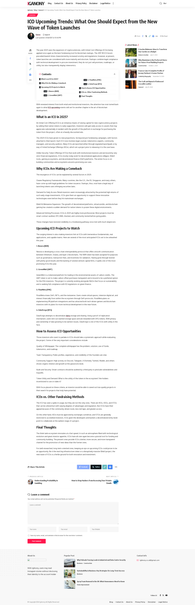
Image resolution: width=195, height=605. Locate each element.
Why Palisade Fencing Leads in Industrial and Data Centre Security (101, 560)
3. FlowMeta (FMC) (94, 80)
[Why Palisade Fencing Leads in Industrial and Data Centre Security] (69, 563)
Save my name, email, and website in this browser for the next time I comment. (56, 535)
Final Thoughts (86, 96)
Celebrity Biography (144, 76)
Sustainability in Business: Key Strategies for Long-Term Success (101, 571)
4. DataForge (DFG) (95, 84)
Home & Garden (143, 55)
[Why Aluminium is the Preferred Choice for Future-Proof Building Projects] (131, 63)
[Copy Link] (149, 36)
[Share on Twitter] (146, 36)
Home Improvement (83, 585)
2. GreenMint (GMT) (55, 95)
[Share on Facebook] (142, 36)
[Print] (153, 36)
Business (80, 563)
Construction (142, 66)
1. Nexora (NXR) (53, 91)
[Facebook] (160, 595)
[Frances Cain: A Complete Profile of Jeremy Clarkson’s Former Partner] (131, 74)
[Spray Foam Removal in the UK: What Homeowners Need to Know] (69, 584)
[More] (156, 36)
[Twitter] (163, 595)
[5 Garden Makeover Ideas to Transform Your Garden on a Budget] (131, 52)
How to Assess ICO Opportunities (93, 88)
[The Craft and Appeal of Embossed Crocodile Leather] (131, 84)
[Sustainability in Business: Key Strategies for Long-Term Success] (69, 574)
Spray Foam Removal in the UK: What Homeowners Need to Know (101, 581)
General (32, 15)
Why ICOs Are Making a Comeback (53, 83)
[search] (161, 3)
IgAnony (36, 3)
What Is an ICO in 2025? (49, 79)
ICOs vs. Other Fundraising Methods (94, 92)
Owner (38, 35)
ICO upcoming (54, 107)
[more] (113, 3)
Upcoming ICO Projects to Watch (53, 87)
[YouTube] (166, 595)
